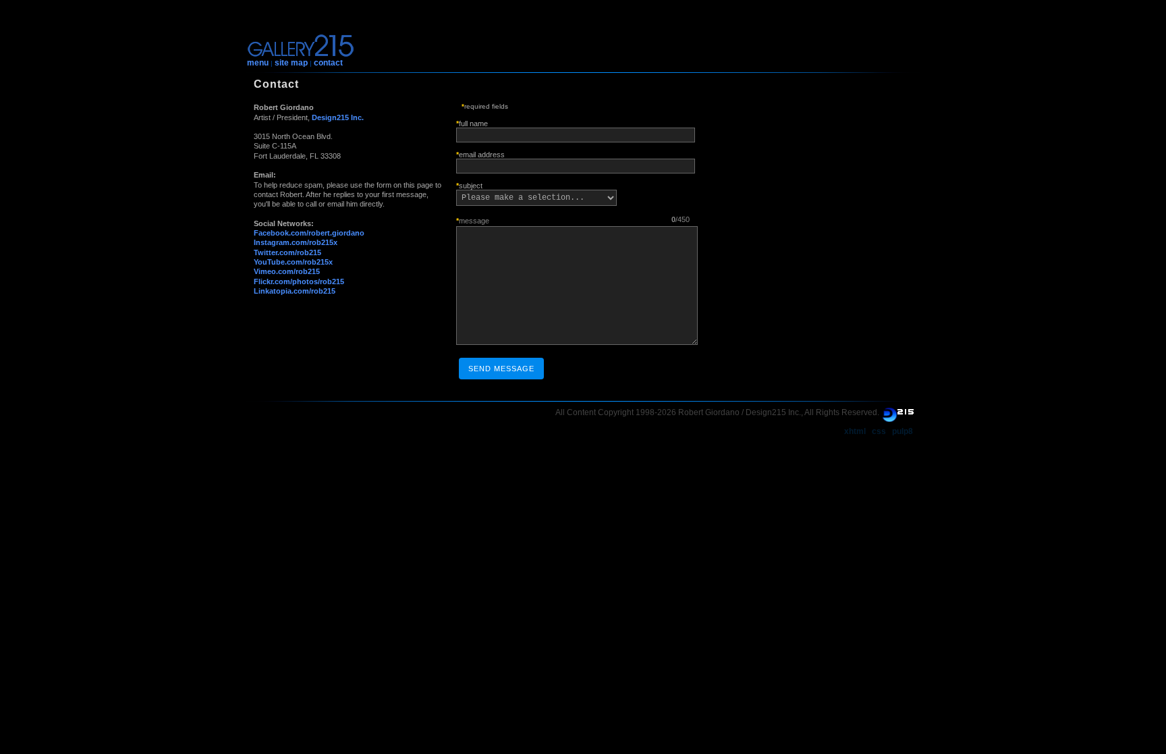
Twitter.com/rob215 (287, 252)
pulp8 (902, 431)
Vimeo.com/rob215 (287, 271)
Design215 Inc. (338, 117)
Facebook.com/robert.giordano (309, 233)
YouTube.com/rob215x (293, 262)
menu (258, 63)
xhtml (855, 431)
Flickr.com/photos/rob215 (299, 281)
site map (291, 63)
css (879, 431)
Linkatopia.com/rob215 (294, 291)
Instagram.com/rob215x (295, 242)
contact (328, 63)
